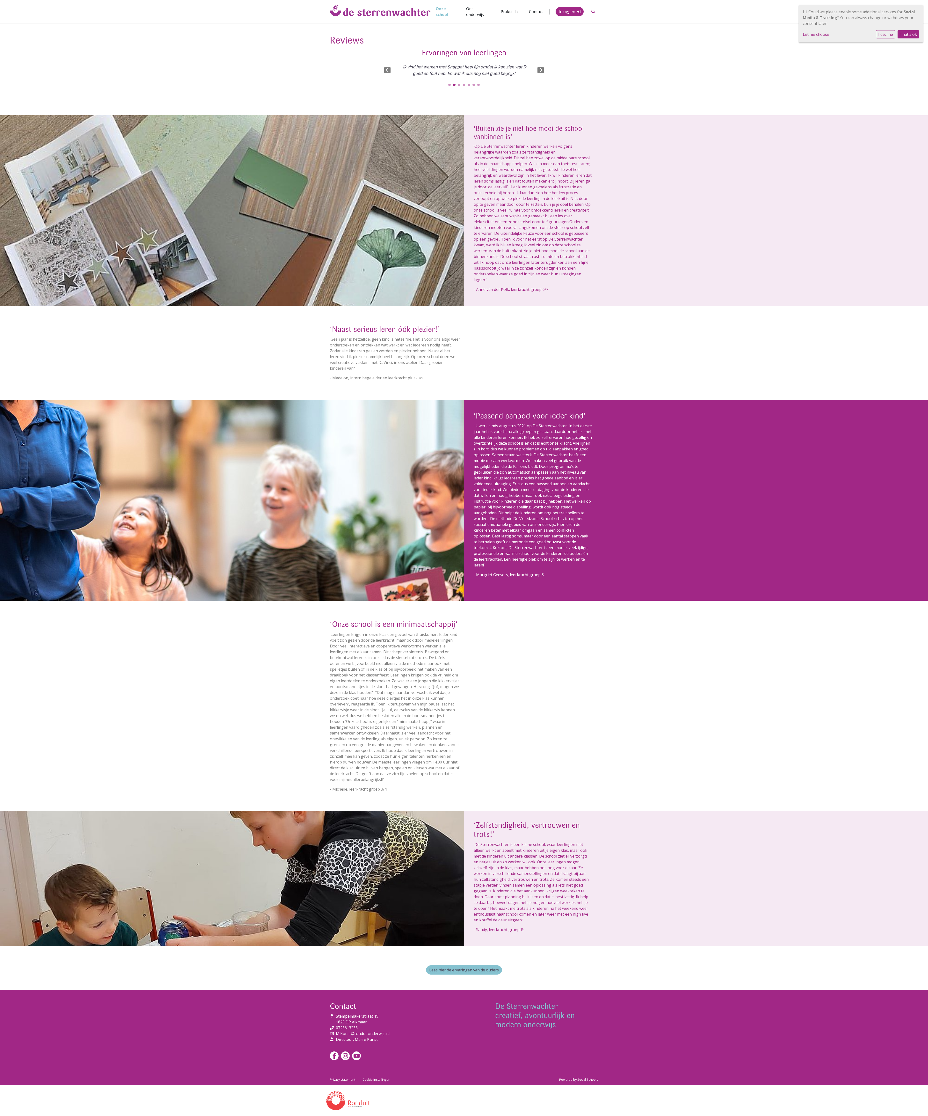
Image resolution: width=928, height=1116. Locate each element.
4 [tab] (465, 86)
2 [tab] (455, 86)
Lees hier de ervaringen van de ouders (464, 970)
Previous (387, 70)
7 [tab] (479, 86)
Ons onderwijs (475, 11)
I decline (885, 34)
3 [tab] (460, 86)
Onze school (442, 11)
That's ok (908, 34)
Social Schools (587, 1079)
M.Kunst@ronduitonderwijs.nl (363, 1033)
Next (540, 70)
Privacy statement (342, 1079)
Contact (536, 11)
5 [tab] (470, 86)
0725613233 (347, 1027)
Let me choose (816, 34)
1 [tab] (450, 86)
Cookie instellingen (376, 1079)
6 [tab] (474, 86)
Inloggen (567, 11)
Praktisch (509, 11)
